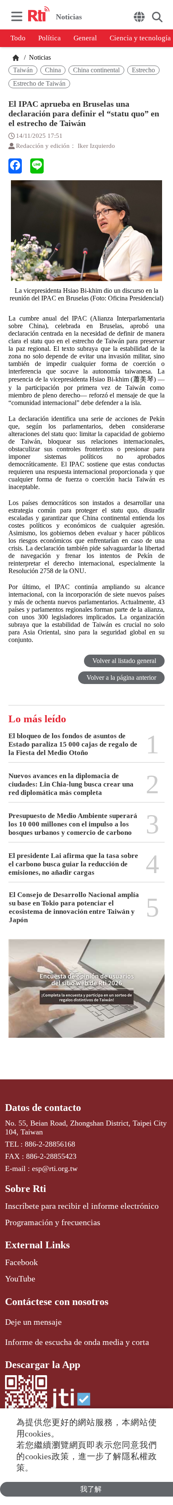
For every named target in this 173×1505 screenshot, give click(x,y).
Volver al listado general (124, 660)
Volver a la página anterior (121, 677)
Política (49, 38)
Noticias (39, 57)
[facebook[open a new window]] (15, 166)
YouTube (20, 1278)
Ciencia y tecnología (140, 38)
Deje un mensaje (33, 1321)
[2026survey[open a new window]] (86, 994)
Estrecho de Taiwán (39, 83)
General (85, 38)
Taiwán (23, 70)
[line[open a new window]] (37, 166)
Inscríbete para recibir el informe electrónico (82, 1205)
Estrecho (143, 70)
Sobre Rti (25, 1188)
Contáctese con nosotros (56, 1301)
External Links (37, 1244)
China (53, 70)
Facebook (21, 1262)
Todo (18, 38)
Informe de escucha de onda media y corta (77, 1342)
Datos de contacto (43, 1107)
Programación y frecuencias (52, 1222)
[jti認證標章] (70, 1403)
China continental (96, 70)
